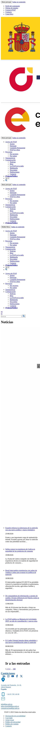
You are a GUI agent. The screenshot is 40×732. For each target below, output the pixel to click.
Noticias (13, 162)
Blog (11, 164)
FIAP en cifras (15, 150)
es (1, 314)
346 (14, 669)
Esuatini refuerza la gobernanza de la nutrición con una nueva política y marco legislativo (21, 529)
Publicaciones (14, 172)
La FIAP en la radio (17, 166)
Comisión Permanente (17, 148)
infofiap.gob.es (6, 704)
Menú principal (6, 2)
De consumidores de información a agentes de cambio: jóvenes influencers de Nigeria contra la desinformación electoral (22, 598)
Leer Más (8, 545)
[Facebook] (17, 676)
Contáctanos (8, 673)
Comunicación (10, 160)
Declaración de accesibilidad (15, 716)
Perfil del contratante (12, 6)
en (2, 312)
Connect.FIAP (10, 10)
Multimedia (14, 168)
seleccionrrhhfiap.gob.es (10, 706)
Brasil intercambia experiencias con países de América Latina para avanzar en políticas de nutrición (21, 572)
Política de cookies (11, 724)
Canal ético (9, 14)
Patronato (13, 146)
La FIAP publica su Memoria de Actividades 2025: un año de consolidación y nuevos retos (21, 620)
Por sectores (14, 154)
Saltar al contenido (18, 2)
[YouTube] (12, 676)
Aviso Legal (9, 720)
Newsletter (13, 170)
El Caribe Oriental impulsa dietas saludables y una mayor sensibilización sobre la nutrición (21, 641)
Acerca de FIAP (11, 142)
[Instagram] (8, 676)
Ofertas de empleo (11, 8)
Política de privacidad (12, 722)
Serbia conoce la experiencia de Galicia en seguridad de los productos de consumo (20, 550)
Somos (12, 144)
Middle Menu (6, 227)
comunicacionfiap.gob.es (10, 708)
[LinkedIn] (4, 676)
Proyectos (8, 152)
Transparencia (10, 158)
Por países (13, 156)
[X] (21, 676)
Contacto (8, 12)
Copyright (8, 718)
